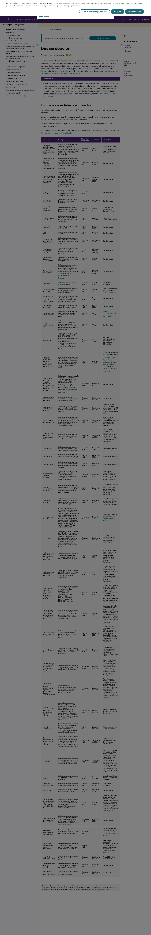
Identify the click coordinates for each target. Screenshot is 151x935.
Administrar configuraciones (94, 12)
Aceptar (117, 12)
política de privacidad (67, 4)
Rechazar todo (134, 12)
